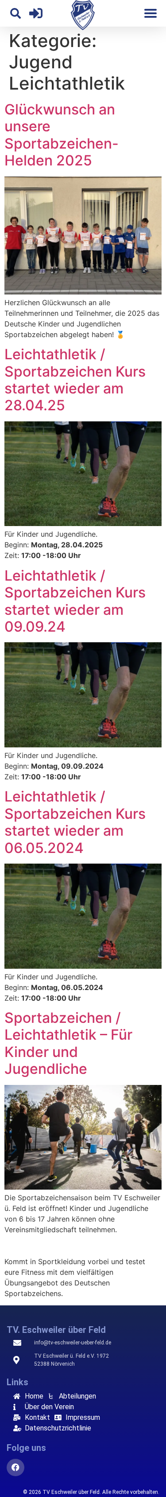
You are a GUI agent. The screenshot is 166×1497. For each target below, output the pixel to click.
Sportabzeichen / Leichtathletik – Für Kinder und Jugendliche (68, 1043)
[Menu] (150, 13)
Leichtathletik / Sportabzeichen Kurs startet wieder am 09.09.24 (75, 601)
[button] (15, 13)
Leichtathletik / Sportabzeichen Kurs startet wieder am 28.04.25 (75, 380)
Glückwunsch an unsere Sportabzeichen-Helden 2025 (61, 135)
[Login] (35, 13)
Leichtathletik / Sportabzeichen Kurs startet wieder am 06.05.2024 (75, 822)
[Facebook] (15, 1468)
